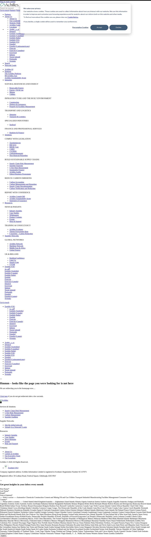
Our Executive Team (12, 456)
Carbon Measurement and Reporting (23, 184)
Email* (2, 493)
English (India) (15, 38)
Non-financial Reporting (18, 156)
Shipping (12, 115)
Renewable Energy (16, 88)
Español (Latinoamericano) (19, 46)
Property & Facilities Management (22, 107)
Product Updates (15, 217)
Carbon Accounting (16, 182)
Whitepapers (14, 215)
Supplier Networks (12, 236)
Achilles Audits (15, 172)
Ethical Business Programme (20, 174)
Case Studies (14, 213)
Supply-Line (14, 262)
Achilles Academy (16, 229)
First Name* (4, 489)
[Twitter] (1, 403)
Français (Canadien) (16, 51)
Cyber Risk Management (18, 168)
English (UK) (14, 40)
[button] (10, 307)
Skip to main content (7, 2)
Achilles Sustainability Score (15, 78)
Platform (8, 71)
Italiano (12, 55)
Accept (99, 27)
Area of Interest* (6, 495)
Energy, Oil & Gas (16, 90)
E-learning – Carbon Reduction (21, 234)
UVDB (12, 264)
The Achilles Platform (13, 74)
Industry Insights (15, 211)
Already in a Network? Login (16, 427)
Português (13, 59)
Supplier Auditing (11, 417)
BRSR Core (14, 147)
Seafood (12, 125)
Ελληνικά (13, 53)
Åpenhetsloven (15, 143)
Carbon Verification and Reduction (22, 188)
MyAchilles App (11, 76)
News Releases (10, 439)
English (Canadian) (16, 36)
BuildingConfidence (17, 258)
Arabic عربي (14, 29)
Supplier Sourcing (16, 166)
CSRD (12, 149)
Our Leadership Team (17, 21)
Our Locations (10, 458)
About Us (8, 17)
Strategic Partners (15, 23)
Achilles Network (16, 244)
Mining (12, 92)
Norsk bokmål (14, 57)
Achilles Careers (15, 25)
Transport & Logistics (17, 117)
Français (12, 48)
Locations (13, 27)
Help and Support (11, 444)
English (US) (14, 42)
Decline (118, 27)
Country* (3, 500)
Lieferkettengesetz (16, 153)
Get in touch (4, 10)
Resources (8, 203)
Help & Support (15, 221)
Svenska (12, 61)
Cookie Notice (73, 17)
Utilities (12, 94)
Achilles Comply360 (17, 196)
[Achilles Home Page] (9, 6)
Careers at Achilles (12, 454)
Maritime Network (16, 246)
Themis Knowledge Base (18, 232)
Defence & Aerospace (17, 104)
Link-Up (12, 260)
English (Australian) (16, 34)
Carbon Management (12, 415)
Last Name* (4, 491)
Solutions (8, 135)
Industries (8, 80)
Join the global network (13, 425)
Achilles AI (9, 69)
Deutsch (12, 31)
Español (12, 44)
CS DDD (13, 151)
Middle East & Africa (17, 248)
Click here (4, 396)
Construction (14, 102)
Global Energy (14, 250)
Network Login (10, 65)
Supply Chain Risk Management (21, 164)
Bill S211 (12, 145)
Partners (13, 10)
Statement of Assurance (18, 201)
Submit (3, 536)
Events (12, 219)
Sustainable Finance (16, 170)
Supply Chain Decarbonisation (20, 186)
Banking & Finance (16, 133)
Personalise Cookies (80, 27)
